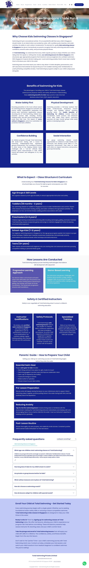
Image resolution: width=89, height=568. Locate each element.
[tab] (25, 444)
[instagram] (71, 4)
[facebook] (69, 4)
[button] (15, 460)
